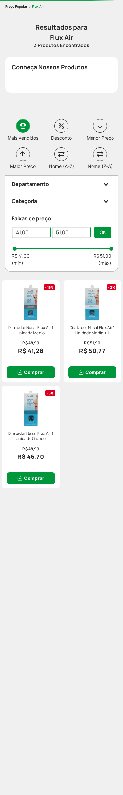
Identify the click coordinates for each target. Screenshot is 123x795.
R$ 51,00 (102, 256)
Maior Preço (23, 166)
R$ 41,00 (21, 256)
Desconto (61, 138)
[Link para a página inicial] (16, 6)
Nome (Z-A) (100, 166)
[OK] (102, 232)
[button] (61, 184)
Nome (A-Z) (61, 166)
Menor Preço (100, 138)
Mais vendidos (23, 138)
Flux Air (38, 6)
